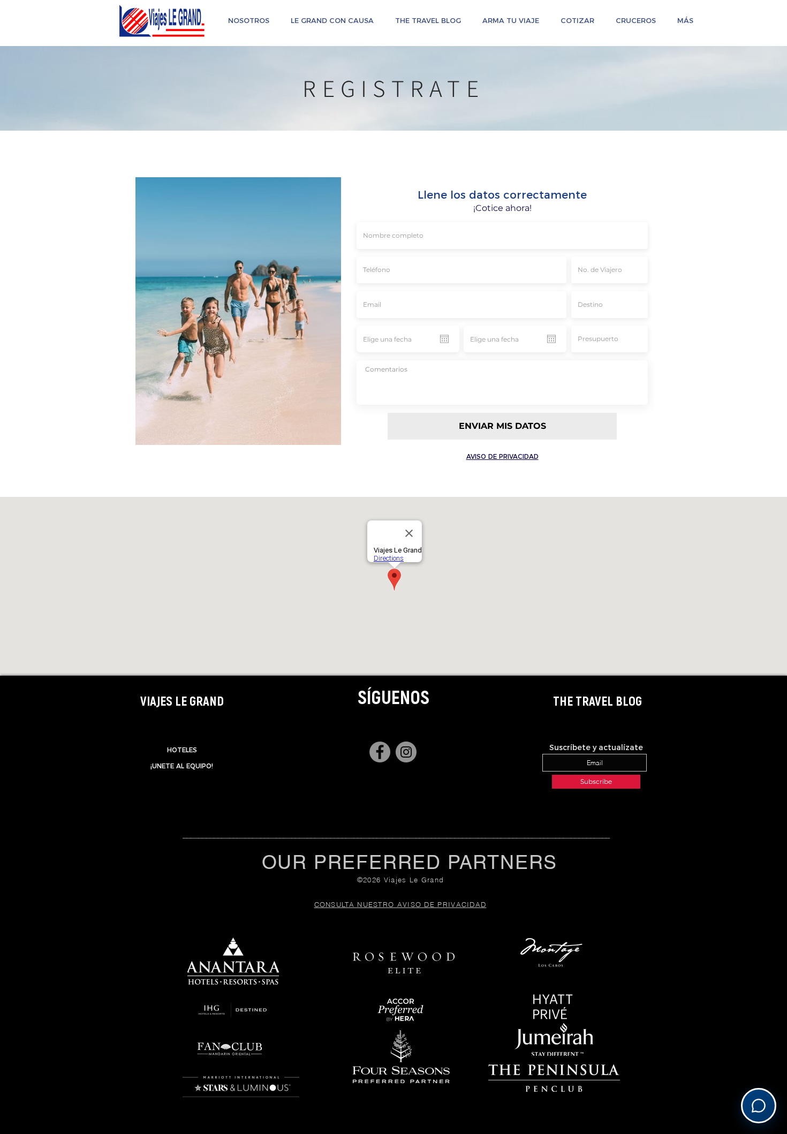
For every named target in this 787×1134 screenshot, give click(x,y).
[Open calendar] (444, 339)
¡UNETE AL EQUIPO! (181, 766)
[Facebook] (379, 752)
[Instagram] (406, 752)
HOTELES (182, 750)
